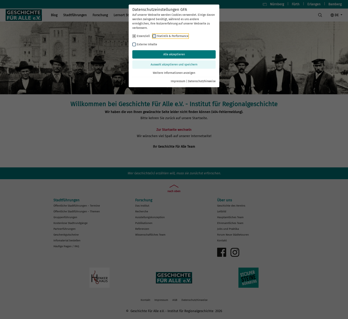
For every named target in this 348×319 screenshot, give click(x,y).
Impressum (178, 81)
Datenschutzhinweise (202, 81)
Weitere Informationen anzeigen (174, 73)
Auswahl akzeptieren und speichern (174, 64)
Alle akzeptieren (174, 54)
